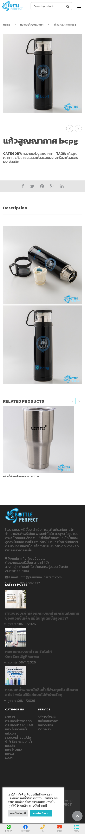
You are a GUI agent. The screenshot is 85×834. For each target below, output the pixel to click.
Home (6, 25)
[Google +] (52, 186)
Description (15, 208)
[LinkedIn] (62, 186)
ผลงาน (9, 758)
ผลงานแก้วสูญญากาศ (32, 25)
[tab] (42, 208)
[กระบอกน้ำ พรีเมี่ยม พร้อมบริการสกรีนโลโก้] (12, 6)
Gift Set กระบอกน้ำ (18, 741)
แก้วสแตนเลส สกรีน (49, 157)
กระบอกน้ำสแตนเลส (19, 725)
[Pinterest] (42, 186)
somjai (13, 662)
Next (79, 401)
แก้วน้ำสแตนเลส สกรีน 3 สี (69, 128)
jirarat (13, 623)
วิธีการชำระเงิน (48, 716)
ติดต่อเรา (44, 729)
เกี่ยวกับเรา (45, 725)
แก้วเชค (10, 733)
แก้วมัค (10, 745)
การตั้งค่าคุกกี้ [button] (18, 813)
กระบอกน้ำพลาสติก (18, 720)
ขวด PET (11, 716)
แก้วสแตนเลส (24, 157)
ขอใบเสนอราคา (48, 720)
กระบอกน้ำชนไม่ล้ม (18, 737)
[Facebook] (23, 186)
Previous (73, 401)
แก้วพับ (10, 753)
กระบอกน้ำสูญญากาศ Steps (78, 128)
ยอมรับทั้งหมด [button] (41, 813)
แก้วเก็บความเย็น (16, 729)
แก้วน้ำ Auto (13, 749)
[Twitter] (32, 186)
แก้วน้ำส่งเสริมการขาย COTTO (21, 476)
